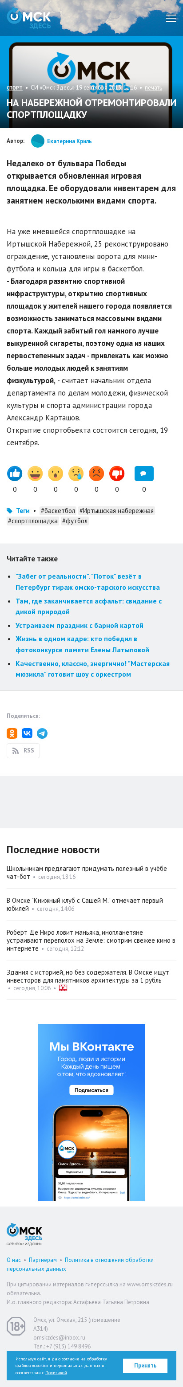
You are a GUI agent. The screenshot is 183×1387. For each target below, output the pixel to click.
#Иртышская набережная (117, 510)
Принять (145, 1365)
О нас (14, 1260)
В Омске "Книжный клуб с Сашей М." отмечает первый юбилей (85, 904)
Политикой (56, 1372)
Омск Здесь (29, 18)
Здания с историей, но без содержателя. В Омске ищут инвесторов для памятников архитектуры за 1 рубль (88, 976)
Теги (23, 510)
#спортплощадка (33, 521)
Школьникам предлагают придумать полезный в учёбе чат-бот (87, 872)
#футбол (75, 521)
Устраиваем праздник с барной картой (79, 625)
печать (153, 87)
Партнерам (43, 1260)
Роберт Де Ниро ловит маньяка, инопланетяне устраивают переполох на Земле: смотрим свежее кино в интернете (91, 940)
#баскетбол (58, 510)
